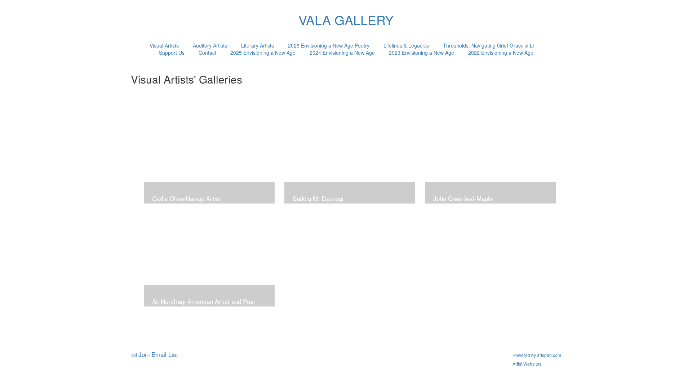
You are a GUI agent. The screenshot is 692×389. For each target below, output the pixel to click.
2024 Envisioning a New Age (342, 52)
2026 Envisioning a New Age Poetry (328, 45)
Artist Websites (527, 364)
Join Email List (158, 354)
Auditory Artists (210, 45)
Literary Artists (257, 45)
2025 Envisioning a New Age (263, 52)
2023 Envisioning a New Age (421, 52)
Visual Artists (164, 45)
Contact (207, 52)
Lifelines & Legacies (406, 45)
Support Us (172, 52)
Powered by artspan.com (537, 355)
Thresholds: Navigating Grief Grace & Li (488, 45)
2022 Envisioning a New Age (500, 52)
